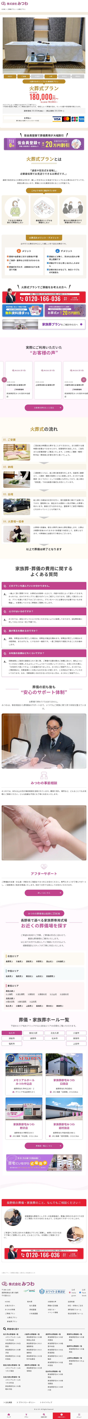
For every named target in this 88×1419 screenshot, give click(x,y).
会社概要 (8, 1402)
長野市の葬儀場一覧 (53, 1334)
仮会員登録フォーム (75, 1313)
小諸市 (19, 1005)
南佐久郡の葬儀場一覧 (11, 1365)
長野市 (9, 961)
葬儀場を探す (13, 1328)
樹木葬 (29, 1301)
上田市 (29, 1005)
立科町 (33, 1001)
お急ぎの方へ (10, 1305)
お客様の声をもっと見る (44, 407)
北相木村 (65, 994)
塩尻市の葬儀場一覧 (74, 1346)
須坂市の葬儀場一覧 (32, 1365)
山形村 (39, 976)
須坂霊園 (32, 1309)
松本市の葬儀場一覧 (53, 1371)
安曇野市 (50, 976)
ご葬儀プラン (10, 1313)
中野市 (39, 961)
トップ (9, 1417)
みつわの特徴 (10, 1309)
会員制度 (71, 1301)
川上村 (54, 994)
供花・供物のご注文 (75, 1305)
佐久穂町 (21, 994)
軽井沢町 (11, 1001)
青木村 (49, 1005)
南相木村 (43, 994)
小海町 (10, 994)
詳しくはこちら (44, 893)
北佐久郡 (10, 998)
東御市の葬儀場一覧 (74, 1334)
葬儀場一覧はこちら (44, 1145)
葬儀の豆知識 (53, 1305)
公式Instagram (74, 1293)
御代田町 (23, 1001)
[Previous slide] (4, 379)
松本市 (9, 976)
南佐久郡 (10, 991)
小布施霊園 (33, 1313)
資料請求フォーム (74, 1309)
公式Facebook (84, 1293)
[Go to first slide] (83, 379)
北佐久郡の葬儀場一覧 (11, 1377)
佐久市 (9, 1005)
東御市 (59, 1005)
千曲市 (19, 961)
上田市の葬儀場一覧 (74, 1358)
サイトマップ (47, 1402)
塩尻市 (19, 976)
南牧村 (32, 994)
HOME (7, 1301)
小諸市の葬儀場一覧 (32, 1334)
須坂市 (29, 961)
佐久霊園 (32, 1305)
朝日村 (29, 976)
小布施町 (60, 961)
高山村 (49, 961)
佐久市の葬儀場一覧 (10, 1334)
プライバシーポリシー (27, 1402)
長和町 (39, 1005)
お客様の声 (52, 1301)
